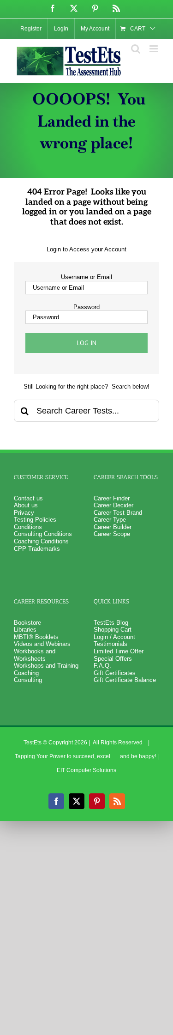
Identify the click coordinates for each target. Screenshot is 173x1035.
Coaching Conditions (41, 541)
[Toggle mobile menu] (154, 49)
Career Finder (112, 498)
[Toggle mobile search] (135, 49)
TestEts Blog (111, 622)
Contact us (28, 498)
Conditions (28, 527)
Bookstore (27, 622)
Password (86, 307)
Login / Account (114, 636)
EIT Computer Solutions (86, 770)
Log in (86, 343)
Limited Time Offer (118, 651)
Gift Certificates (115, 673)
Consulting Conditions (43, 533)
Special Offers (113, 658)
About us (26, 505)
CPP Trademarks (37, 548)
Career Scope (112, 533)
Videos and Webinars (42, 643)
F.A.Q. (102, 665)
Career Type (110, 519)
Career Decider (113, 505)
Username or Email (86, 277)
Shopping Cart (112, 629)
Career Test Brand (118, 512)
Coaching (26, 673)
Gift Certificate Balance (125, 679)
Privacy (24, 512)
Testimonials (110, 643)
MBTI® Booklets (36, 636)
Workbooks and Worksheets (34, 655)
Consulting (28, 679)
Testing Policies (35, 519)
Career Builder (112, 527)
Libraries (25, 629)
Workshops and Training (46, 665)
